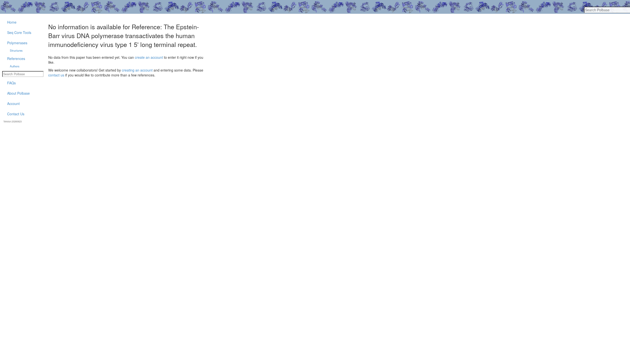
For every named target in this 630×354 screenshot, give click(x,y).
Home (11, 22)
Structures (16, 50)
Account (13, 103)
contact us (56, 75)
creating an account (137, 70)
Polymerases (17, 42)
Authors (14, 66)
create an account (149, 57)
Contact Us (15, 113)
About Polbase (18, 93)
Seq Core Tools (19, 32)
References (16, 58)
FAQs (11, 82)
